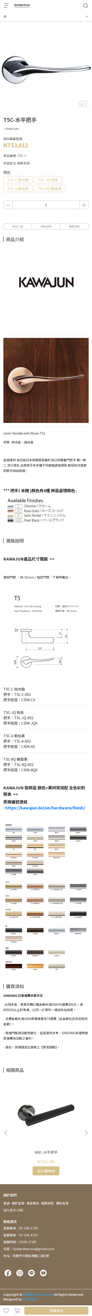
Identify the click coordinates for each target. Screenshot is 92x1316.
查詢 (6, 1203)
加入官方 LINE (13, 1210)
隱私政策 (62, 1203)
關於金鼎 (18, 1203)
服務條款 (47, 1203)
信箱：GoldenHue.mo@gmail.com (28, 1249)
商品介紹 (17, 226)
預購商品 (56, 1310)
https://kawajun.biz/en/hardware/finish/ (44, 807)
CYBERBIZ (30, 1299)
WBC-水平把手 (46, 1152)
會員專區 (33, 1203)
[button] (86, 1132)
